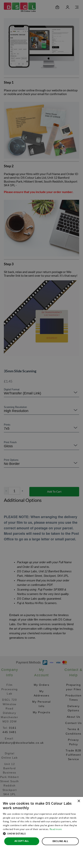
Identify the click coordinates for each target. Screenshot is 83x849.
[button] (41, 833)
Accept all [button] (21, 841)
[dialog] (41, 823)
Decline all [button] (60, 841)
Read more (56, 829)
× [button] (78, 801)
